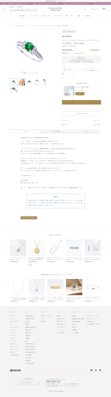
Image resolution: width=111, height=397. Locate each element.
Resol (26, 341)
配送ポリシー (75, 327)
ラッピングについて (61, 327)
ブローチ (12, 338)
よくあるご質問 (96, 124)
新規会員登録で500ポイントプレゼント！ (55, 1)
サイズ (63, 66)
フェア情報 (86, 16)
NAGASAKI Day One (30, 346)
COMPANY (75, 312)
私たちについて (46, 16)
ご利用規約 (74, 330)
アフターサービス (60, 330)
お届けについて (61, 321)
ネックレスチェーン (15, 341)
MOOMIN (27, 335)
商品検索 (12, 7)
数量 (63, 74)
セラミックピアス (14, 327)
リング (28, 25)
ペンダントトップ (14, 321)
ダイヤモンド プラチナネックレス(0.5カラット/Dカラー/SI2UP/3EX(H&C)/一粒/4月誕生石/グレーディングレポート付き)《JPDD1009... (18, 258)
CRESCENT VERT (30, 318)
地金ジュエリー (13, 346)
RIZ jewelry (28, 332)
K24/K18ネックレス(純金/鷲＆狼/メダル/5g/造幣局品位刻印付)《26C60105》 (36, 258)
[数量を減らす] (64, 77)
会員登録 (43, 321)
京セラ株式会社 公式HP (93, 324)
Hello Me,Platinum (29, 344)
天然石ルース (13, 344)
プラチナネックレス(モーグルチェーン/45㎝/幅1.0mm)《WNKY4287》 (18, 298)
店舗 (79, 16)
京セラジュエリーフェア (93, 316)
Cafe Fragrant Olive (30, 352)
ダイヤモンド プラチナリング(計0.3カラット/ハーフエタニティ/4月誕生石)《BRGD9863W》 (73, 258)
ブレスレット (13, 335)
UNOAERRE (28, 355)
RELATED (90, 312)
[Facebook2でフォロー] (91, 370)
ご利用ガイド (59, 316)
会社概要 (74, 316)
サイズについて (65, 121)
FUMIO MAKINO (29, 363)
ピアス (11, 324)
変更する (80, 94)
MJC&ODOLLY (20, 25)
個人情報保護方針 (76, 321)
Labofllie (27, 321)
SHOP (27, 312)
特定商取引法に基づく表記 (78, 318)
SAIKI (27, 324)
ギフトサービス (58, 16)
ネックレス (12, 318)
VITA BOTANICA (30, 349)
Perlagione (27, 360)
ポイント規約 (75, 332)
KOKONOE (28, 358)
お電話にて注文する (82, 113)
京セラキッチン (91, 318)
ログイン (43, 318)
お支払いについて (61, 318)
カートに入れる (82, 102)
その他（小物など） (15, 355)
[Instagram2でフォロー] (96, 370)
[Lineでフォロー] (100, 370)
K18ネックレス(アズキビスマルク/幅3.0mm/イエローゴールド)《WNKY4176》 (55, 258)
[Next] (48, 71)
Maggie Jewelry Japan (30, 327)
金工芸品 (12, 352)
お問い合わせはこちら (26, 382)
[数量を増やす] (74, 77)
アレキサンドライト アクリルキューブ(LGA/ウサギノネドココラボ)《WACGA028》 (74, 298)
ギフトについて (96, 121)
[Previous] (12, 71)
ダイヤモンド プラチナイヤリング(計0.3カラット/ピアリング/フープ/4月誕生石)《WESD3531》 (93, 258)
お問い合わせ (65, 124)
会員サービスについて (46, 316)
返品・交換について (62, 324)
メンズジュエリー (14, 349)
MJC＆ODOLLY (29, 316)
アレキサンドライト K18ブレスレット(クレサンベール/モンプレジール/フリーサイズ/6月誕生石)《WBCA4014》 (92, 298)
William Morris (29, 330)
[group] (55, 3)
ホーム (11, 25)
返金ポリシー (75, 324)
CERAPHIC (90, 321)
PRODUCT (13, 312)
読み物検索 (19, 7)
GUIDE (58, 312)
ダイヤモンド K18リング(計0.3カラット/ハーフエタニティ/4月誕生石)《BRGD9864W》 (55, 298)
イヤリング (12, 330)
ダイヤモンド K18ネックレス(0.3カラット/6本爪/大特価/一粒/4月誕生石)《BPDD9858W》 (37, 298)
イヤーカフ (12, 332)
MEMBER (43, 312)
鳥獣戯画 (27, 338)
